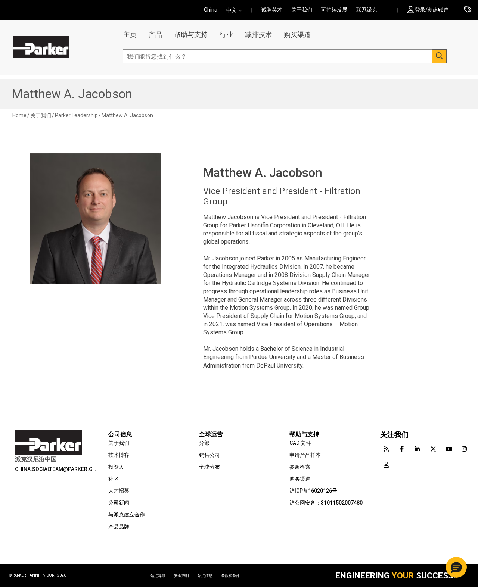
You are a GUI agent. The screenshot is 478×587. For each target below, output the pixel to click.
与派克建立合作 (126, 515)
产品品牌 (118, 527)
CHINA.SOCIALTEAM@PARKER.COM (57, 469)
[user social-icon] (386, 464)
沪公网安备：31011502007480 (326, 503)
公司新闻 (118, 503)
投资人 (116, 467)
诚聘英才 (271, 10)
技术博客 (118, 455)
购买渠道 (297, 34)
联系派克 (366, 10)
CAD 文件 (300, 443)
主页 (130, 34)
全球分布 (209, 467)
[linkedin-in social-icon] (417, 449)
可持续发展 (334, 10)
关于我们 (301, 10)
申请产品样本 (305, 455)
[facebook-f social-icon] (402, 449)
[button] (236, 10)
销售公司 (209, 455)
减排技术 (258, 34)
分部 (204, 443)
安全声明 (184, 576)
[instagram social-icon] (465, 449)
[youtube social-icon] (449, 449)
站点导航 (160, 576)
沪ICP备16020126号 (313, 491)
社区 (113, 479)
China (210, 10)
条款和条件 (230, 576)
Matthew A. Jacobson (72, 94)
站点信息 (207, 576)
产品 (155, 34)
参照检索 (299, 467)
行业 (226, 34)
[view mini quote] (468, 10)
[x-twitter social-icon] (433, 449)
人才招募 (118, 491)
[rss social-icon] (386, 449)
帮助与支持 (191, 34)
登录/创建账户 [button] (431, 10)
